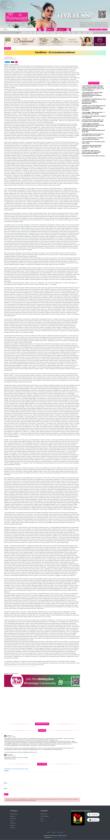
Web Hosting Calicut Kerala (59, 837)
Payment (73, 32)
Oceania (24, 32)
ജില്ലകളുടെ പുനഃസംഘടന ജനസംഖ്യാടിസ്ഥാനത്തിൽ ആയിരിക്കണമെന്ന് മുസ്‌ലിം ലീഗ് (93, 130)
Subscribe (84, 32)
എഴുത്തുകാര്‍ (60, 32)
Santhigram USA (44, 814)
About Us (53, 832)
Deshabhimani (13, 823)
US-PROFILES (53, 32)
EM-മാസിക (98, 29)
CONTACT (90, 32)
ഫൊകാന (45, 32)
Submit (6, 794)
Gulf (35, 32)
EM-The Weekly (92, 29)
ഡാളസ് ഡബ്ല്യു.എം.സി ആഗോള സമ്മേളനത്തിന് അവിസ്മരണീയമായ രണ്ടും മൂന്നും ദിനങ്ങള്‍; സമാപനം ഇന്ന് (93, 125)
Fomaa (42, 820)
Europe (29, 32)
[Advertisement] (38, 704)
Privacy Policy (60, 832)
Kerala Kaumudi (13, 818)
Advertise (79, 32)
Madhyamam (12, 825)
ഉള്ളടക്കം (67, 32)
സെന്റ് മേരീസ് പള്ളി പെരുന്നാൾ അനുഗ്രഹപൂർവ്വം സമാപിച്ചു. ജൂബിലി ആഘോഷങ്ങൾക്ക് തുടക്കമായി (91, 152)
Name (5, 783)
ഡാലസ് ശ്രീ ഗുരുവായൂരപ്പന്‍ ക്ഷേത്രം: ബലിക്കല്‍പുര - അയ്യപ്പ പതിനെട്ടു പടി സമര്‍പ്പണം (92, 147)
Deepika (11, 820)
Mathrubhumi (12, 816)
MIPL (53, 837)
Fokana (42, 818)
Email (5, 788)
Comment (6, 770)
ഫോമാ (39, 32)
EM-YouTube (104, 29)
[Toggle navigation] (17, 32)
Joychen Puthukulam (45, 816)
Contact (48, 832)
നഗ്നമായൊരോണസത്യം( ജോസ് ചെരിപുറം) (93, 155)
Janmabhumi (12, 827)
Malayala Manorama (14, 814)
